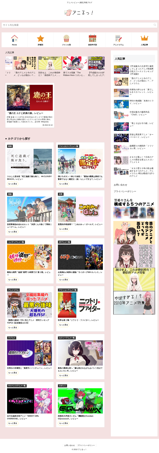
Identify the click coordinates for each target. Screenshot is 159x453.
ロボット (62, 386)
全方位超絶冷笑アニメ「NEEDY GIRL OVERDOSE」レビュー (23, 417)
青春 (10, 194)
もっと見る (12, 184)
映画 (10, 146)
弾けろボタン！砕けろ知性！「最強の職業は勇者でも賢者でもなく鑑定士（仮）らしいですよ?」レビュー (80, 177)
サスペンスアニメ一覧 (17, 386)
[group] (27, 67)
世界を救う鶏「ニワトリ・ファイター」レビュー (78, 320)
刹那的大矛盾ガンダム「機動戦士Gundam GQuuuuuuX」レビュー (75, 417)
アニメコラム (13, 290)
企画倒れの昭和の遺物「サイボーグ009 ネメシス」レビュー (80, 273)
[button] (155, 25)
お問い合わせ (120, 185)
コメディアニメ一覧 (16, 242)
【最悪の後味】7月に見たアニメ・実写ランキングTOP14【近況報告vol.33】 (28, 321)
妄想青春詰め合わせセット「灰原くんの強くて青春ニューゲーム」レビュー (29, 225)
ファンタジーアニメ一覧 (68, 146)
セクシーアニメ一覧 (67, 338)
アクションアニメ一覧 (67, 290)
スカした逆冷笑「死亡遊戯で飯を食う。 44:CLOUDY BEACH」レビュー (29, 177)
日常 (60, 194)
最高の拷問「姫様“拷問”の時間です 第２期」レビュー (29, 273)
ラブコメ (11, 338)
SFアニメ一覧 (64, 242)
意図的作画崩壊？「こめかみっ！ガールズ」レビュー (80, 224)
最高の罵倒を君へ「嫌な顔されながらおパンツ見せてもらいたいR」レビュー (80, 369)
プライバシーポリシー (125, 191)
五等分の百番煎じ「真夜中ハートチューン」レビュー (29, 368)
